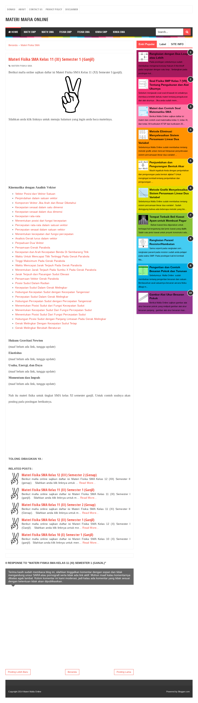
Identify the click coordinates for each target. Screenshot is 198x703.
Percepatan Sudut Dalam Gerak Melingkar (41, 296)
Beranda (72, 672)
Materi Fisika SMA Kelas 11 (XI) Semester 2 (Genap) (59, 504)
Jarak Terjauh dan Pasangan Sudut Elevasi (42, 274)
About (22, 9)
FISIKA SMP (65, 32)
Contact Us (35, 9)
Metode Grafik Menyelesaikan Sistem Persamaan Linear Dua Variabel (169, 193)
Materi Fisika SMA (21, 66)
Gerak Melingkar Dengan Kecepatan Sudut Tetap (46, 323)
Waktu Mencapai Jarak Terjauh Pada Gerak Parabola (48, 265)
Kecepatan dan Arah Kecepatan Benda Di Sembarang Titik (52, 251)
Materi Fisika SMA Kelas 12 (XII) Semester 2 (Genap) (59, 475)
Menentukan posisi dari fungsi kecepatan (41, 220)
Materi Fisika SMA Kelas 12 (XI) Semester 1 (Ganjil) (58, 519)
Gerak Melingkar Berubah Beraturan (38, 327)
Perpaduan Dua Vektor (29, 242)
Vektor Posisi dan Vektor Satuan (35, 193)
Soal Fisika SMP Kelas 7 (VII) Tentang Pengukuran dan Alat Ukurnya (169, 84)
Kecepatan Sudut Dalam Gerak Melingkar (41, 287)
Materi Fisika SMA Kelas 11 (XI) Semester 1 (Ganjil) (58, 489)
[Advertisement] (70, 153)
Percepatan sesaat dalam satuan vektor (40, 229)
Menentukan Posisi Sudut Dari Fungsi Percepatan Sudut (50, 314)
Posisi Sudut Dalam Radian (32, 283)
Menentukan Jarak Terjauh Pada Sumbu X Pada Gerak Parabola (55, 269)
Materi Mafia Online (26, 19)
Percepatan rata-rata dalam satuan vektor (41, 225)
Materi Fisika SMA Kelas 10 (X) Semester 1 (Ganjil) (57, 534)
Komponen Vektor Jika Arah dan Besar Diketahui (45, 202)
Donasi (11, 9)
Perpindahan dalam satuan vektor (36, 198)
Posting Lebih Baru (18, 672)
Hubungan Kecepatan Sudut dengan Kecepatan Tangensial (52, 292)
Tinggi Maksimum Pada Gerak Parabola (40, 260)
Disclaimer (71, 9)
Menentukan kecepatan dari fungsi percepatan (44, 233)
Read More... (87, 482)
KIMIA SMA (119, 32)
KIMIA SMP (101, 32)
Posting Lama (124, 672)
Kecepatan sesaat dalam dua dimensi (38, 211)
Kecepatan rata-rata (27, 216)
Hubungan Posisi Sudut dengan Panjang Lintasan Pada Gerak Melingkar (60, 318)
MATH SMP (30, 32)
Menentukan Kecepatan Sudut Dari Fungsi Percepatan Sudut (53, 310)
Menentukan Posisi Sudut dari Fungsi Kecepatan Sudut (49, 305)
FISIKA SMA (83, 32)
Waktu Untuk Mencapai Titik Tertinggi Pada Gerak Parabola (52, 256)
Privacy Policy (54, 9)
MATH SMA (48, 32)
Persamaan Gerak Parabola (32, 247)
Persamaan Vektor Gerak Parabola (37, 278)
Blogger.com (184, 691)
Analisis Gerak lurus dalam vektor (36, 238)
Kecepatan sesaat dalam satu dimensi (39, 207)
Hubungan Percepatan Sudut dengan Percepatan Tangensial (53, 301)
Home (14, 32)
